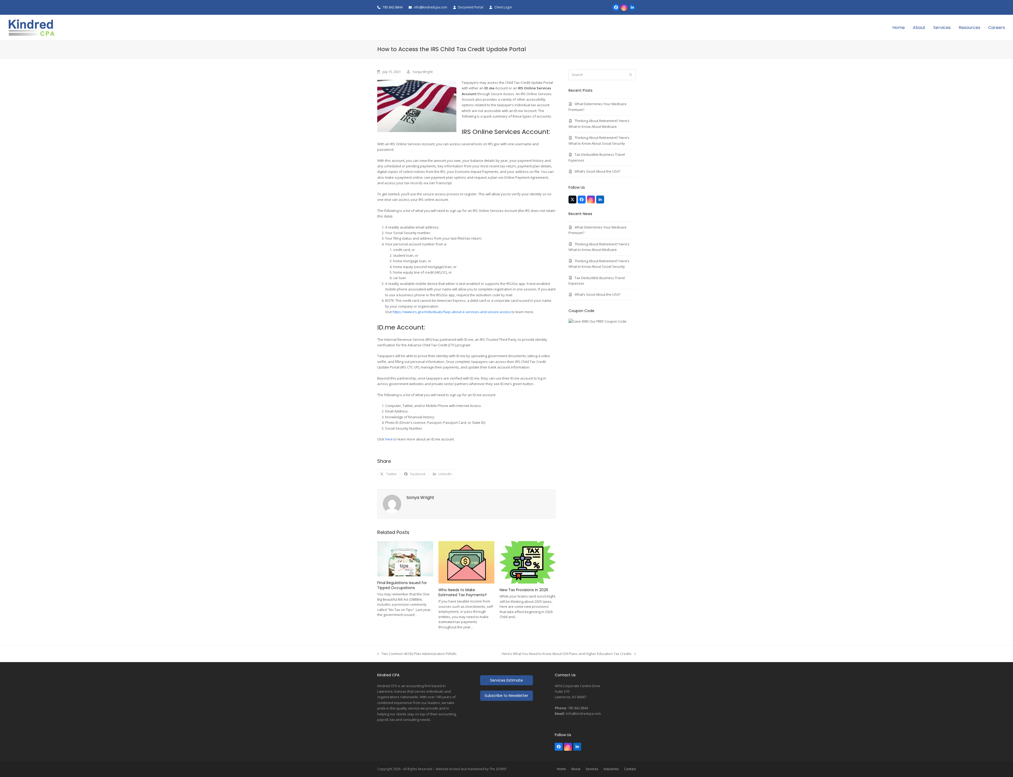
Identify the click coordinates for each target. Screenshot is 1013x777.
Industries (611, 769)
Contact (630, 769)
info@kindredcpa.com (431, 7)
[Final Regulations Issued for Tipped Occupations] (405, 558)
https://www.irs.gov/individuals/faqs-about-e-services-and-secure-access (452, 311)
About (575, 769)
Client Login (503, 7)
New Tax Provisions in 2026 (524, 590)
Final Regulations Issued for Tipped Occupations (402, 585)
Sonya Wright (423, 72)
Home (561, 769)
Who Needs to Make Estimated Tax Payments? (462, 592)
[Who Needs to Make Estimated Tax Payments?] (466, 562)
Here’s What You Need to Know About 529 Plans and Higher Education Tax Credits (567, 654)
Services (592, 769)
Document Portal (470, 7)
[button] (388, 474)
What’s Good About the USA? (597, 171)
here (389, 439)
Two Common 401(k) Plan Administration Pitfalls (417, 654)
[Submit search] (630, 74)
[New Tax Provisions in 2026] (528, 562)
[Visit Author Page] (392, 503)
